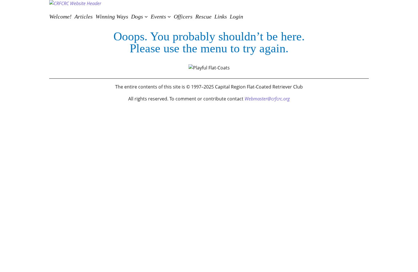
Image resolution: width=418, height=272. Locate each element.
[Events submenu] (169, 16)
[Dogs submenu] (146, 16)
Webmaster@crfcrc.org (267, 99)
